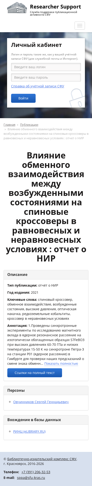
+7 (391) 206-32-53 (35, 472)
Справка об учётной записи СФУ (37, 86)
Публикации (29, 124)
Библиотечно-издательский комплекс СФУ (41, 459)
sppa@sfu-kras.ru (31, 477)
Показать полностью (61, 363)
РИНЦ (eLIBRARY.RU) (29, 431)
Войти (23, 98)
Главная (9, 124)
